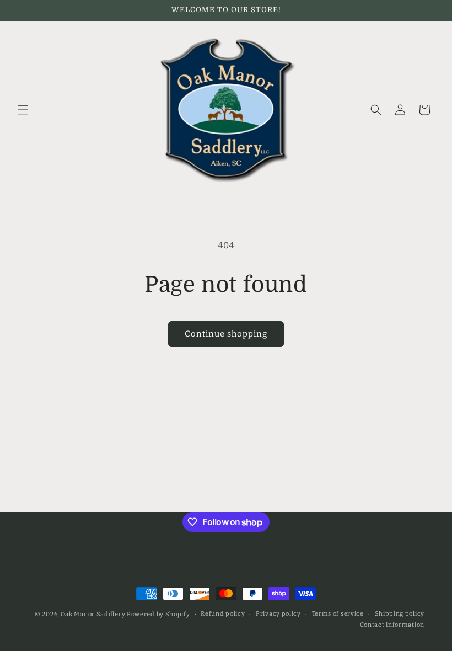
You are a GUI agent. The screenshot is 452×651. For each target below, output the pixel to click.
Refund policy (223, 613)
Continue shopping (226, 334)
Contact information (392, 624)
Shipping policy (400, 613)
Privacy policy (278, 613)
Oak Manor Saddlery (93, 614)
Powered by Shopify (158, 614)
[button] (23, 110)
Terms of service (338, 613)
